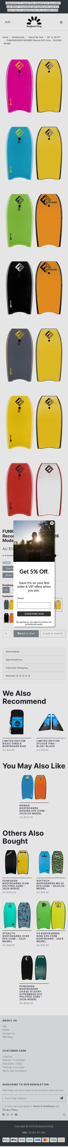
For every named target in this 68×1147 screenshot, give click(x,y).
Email (20, 598)
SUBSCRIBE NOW (34, 614)
